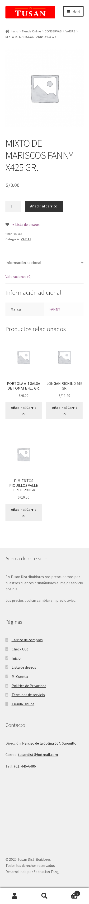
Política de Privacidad (29, 685)
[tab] (44, 263)
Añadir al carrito (43, 206)
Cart (68, 891)
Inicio (14, 31)
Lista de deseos (24, 667)
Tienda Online (31, 31)
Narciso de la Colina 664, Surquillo (49, 743)
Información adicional (23, 262)
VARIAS (70, 31)
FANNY (54, 309)
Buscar (44, 896)
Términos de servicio (28, 694)
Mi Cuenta (20, 676)
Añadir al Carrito (23, 410)
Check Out (20, 649)
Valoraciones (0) (18, 276)
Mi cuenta (15, 896)
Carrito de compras (27, 639)
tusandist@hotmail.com (38, 754)
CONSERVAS (53, 31)
